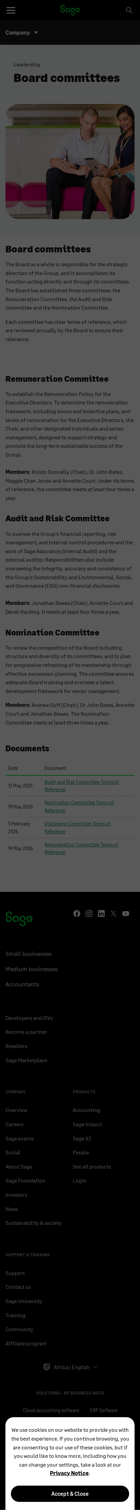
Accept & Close (70, 1493)
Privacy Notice (69, 1473)
